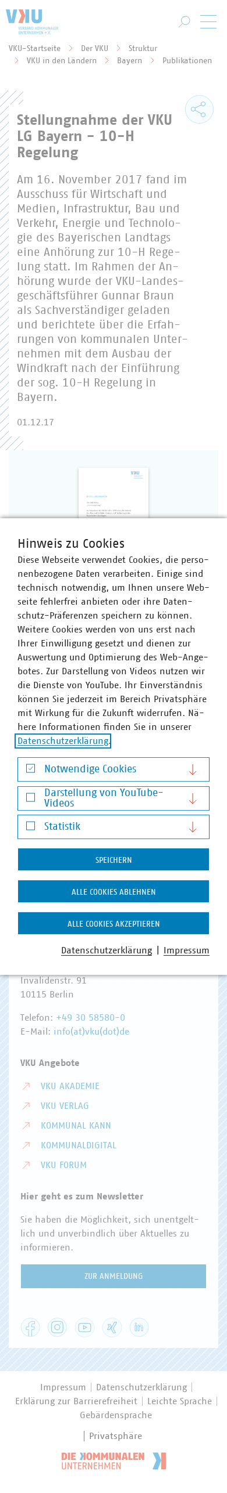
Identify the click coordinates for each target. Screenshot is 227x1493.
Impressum (187, 950)
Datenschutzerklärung (62, 741)
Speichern (113, 860)
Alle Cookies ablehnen (114, 892)
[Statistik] (30, 829)
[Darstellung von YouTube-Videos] (30, 800)
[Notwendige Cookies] (30, 771)
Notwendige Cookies (90, 769)
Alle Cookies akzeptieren (114, 924)
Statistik (62, 827)
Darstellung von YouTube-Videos (104, 798)
